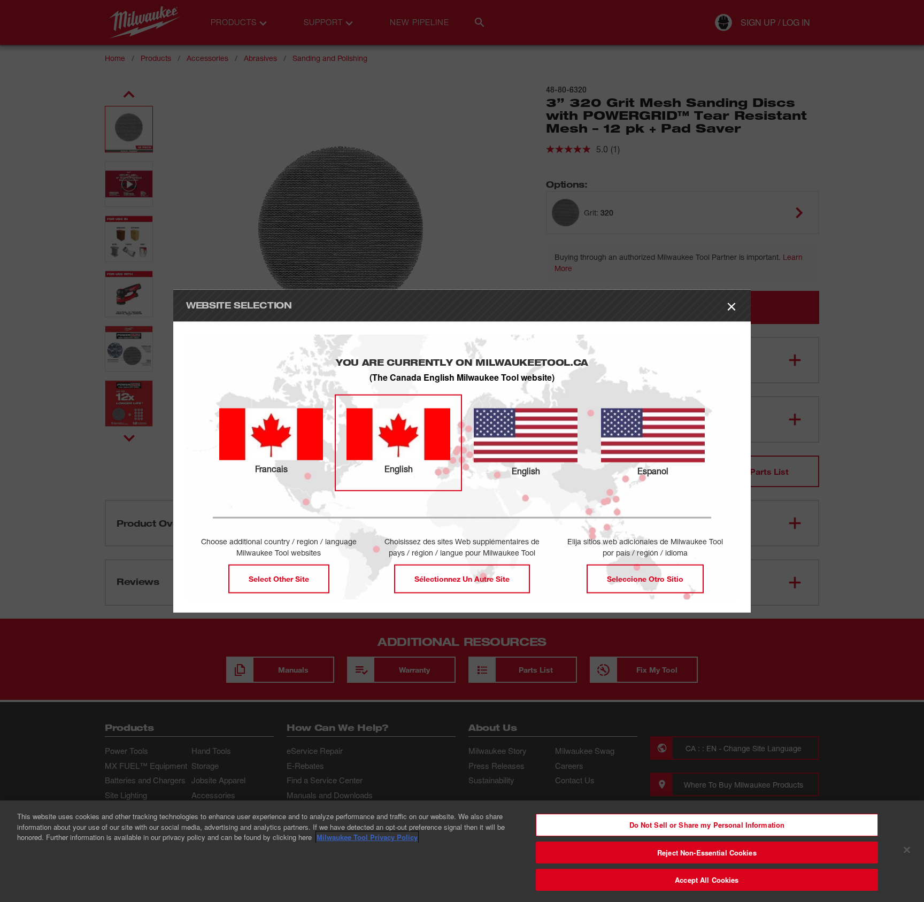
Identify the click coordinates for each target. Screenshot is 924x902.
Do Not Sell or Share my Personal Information (707, 825)
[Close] (907, 850)
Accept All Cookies (706, 880)
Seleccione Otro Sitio (645, 578)
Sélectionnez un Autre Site (462, 578)
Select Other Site (279, 578)
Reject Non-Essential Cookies (707, 852)
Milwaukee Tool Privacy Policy (367, 837)
